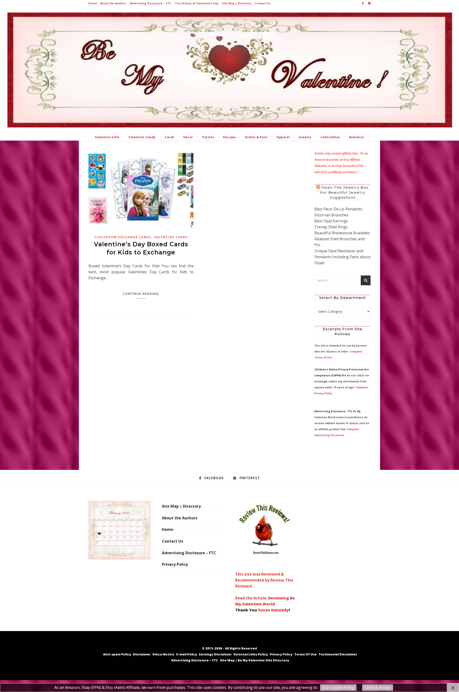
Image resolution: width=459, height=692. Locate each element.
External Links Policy (251, 654)
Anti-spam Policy (117, 654)
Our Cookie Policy (338, 687)
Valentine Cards (171, 237)
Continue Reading (141, 293)
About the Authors (113, 3)
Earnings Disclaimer (215, 654)
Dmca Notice (163, 654)
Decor (188, 137)
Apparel (283, 137)
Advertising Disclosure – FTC (151, 3)
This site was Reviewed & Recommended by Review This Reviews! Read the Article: (264, 586)
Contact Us (262, 3)
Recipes (229, 137)
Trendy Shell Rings (331, 227)
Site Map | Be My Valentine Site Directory (254, 660)
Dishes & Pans (256, 137)
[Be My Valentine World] (229, 69)
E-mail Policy (186, 654)
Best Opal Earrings (331, 221)
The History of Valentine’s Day (197, 3)
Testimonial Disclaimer (338, 654)
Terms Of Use (305, 654)
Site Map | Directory (236, 3)
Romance (356, 137)
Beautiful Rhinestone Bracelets (342, 233)
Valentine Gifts (107, 137)
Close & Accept (378, 687)
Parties (208, 137)
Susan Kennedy (273, 610)
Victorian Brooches (331, 215)
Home (92, 3)
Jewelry (305, 137)
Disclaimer (142, 654)
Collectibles (330, 137)
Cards (169, 137)
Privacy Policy (175, 564)
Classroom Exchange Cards (122, 237)
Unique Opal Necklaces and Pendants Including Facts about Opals (342, 256)
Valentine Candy (142, 137)
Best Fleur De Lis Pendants (338, 209)
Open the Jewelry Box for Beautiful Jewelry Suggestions (344, 192)
